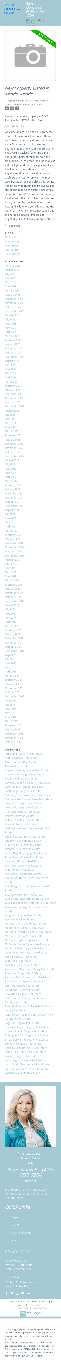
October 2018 (13, 646)
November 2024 (14, 348)
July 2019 (10, 609)
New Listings (12, 241)
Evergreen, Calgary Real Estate (23, 849)
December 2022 (14, 443)
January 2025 (12, 344)
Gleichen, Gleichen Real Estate (23, 861)
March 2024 (12, 381)
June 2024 (10, 369)
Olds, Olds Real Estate (18, 960)
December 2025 (14, 298)
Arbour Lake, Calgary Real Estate (24, 774)
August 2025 (12, 315)
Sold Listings (12, 254)
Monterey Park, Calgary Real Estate (26, 948)
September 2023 (14, 406)
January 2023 (12, 439)
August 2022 (12, 460)
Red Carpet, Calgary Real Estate (24, 981)
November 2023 (14, 398)
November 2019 (14, 592)
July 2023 (10, 414)
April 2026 (11, 286)
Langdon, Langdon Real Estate (23, 915)
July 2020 (10, 564)
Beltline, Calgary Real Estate (21, 778)
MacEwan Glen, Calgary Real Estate (26, 923)
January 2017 (12, 729)
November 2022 (14, 447)
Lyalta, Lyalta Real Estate (19, 919)
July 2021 (10, 514)
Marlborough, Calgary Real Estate (25, 936)
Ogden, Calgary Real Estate (21, 956)
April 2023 (10, 427)
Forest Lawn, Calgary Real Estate (24, 857)
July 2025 (10, 319)
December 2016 (14, 733)
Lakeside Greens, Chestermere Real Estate (30, 902)
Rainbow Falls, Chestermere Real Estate (28, 977)
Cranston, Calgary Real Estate (22, 811)
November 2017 (14, 688)
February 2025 (13, 340)
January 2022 (12, 489)
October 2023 (13, 402)
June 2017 (10, 708)
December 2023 (14, 394)
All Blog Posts (13, 237)
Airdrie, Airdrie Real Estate (28, 104)
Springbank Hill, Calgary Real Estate (26, 1035)
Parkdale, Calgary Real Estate (22, 965)
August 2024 (12, 361)
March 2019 (12, 626)
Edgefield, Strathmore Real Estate (25, 836)
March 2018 (12, 675)
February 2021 (13, 535)
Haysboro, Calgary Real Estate (23, 865)
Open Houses (13, 245)
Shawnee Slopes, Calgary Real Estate (27, 1027)
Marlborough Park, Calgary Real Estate (28, 931)
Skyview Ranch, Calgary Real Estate (26, 1031)
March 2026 (12, 290)
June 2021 (10, 518)
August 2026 (12, 269)
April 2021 (10, 526)
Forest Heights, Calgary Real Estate (26, 853)
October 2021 (12, 501)
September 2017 (14, 696)
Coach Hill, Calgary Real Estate (23, 807)
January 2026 (12, 294)
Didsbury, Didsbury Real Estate (23, 820)
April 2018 (10, 671)
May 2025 (10, 327)
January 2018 (12, 684)
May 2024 (10, 373)
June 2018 (10, 663)
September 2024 (15, 356)
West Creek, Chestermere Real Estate (27, 1064)
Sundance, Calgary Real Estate (23, 1043)
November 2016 (14, 738)
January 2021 (12, 539)
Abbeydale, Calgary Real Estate (23, 753)
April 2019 (10, 621)
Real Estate (11, 249)
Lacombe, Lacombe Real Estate (23, 894)
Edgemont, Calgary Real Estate (23, 840)
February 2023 (13, 435)
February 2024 (13, 385)
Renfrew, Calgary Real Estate (22, 985)
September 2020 (15, 555)
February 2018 (13, 679)
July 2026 (10, 273)
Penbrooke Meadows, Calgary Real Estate (29, 969)
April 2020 (11, 576)
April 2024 (11, 377)
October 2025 (13, 307)
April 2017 (10, 717)
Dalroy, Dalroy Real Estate (20, 816)
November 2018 (14, 642)
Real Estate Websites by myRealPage (30, 1308)
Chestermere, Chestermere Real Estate (28, 799)
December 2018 (14, 638)
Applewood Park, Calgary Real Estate (27, 770)
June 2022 (10, 468)
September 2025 (14, 311)
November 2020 (14, 547)
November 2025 (14, 302)
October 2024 (13, 352)
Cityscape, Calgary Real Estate (23, 803)
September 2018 (14, 650)
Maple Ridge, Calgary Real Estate (24, 927)
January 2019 (12, 634)
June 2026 (10, 278)
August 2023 (12, 410)
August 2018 (12, 655)
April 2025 (10, 331)
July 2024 (10, 365)
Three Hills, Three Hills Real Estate (25, 1052)
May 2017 (10, 713)
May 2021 (10, 522)
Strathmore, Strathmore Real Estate (26, 1039)
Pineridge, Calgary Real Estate (23, 973)
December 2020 (14, 543)
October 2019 (13, 597)
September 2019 (14, 601)
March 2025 (12, 336)
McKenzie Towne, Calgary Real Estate (27, 944)
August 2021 (12, 510)
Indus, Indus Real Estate (19, 869)
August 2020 (12, 559)
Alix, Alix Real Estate (16, 766)
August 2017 (12, 700)
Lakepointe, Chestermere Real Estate (27, 898)
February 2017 (13, 725)
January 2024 (12, 390)
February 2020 (13, 584)
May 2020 (10, 572)
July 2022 (10, 464)
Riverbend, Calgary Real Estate (23, 990)
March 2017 (11, 721)
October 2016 (13, 742)
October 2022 (13, 452)
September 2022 (14, 456)
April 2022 (10, 476)
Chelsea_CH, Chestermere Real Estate (27, 795)
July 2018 (10, 659)
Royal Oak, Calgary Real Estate (23, 994)
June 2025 (10, 323)
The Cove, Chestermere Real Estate (26, 1047)
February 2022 (13, 485)
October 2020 (13, 551)
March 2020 (12, 580)
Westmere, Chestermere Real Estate (26, 1068)
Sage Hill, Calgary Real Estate (22, 1023)
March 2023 (12, 431)
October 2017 (12, 692)
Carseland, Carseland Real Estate (25, 786)
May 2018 (10, 667)
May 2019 (10, 617)
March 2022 (12, 481)
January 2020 (12, 588)
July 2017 (10, 704)
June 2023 (10, 418)
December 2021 (14, 493)
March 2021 (11, 530)
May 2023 (10, 423)
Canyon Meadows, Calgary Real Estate (27, 782)
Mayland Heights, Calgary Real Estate (27, 940)
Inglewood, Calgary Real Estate (23, 873)
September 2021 (14, 505)
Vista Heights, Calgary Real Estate (25, 1060)
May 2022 (10, 472)
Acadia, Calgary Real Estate (21, 757)
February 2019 (13, 630)
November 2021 (14, 497)
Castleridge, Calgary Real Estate (24, 791)
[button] (6, 1293)
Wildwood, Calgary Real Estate (23, 1072)
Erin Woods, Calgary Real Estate (24, 845)
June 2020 (10, 568)
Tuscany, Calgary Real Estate (22, 1056)
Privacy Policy (35, 1305)
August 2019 (12, 605)
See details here (14, 126)
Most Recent (12, 265)
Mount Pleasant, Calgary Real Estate (26, 952)
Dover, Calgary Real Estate (20, 824)
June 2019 (10, 613)
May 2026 (10, 282)
